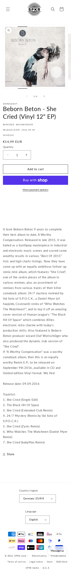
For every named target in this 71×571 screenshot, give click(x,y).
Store (50, 561)
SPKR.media (32, 567)
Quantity (8, 147)
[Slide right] (44, 96)
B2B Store (61, 561)
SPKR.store (20, 555)
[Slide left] (26, 96)
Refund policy (39, 555)
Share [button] (10, 454)
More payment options (35, 189)
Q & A (46, 567)
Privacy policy (58, 555)
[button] (8, 9)
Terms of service (16, 561)
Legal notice (36, 561)
